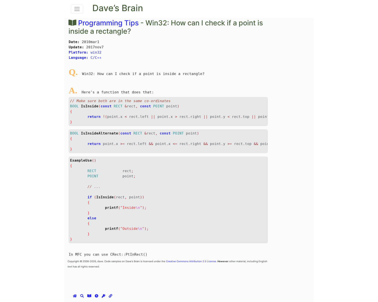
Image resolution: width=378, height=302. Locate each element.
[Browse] (89, 296)
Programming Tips (108, 23)
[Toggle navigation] (77, 9)
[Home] (75, 296)
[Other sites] (110, 296)
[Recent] (96, 296)
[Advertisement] (147, 278)
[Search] (82, 296)
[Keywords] (103, 296)
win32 (85, 52)
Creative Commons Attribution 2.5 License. (191, 261)
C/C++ (85, 58)
